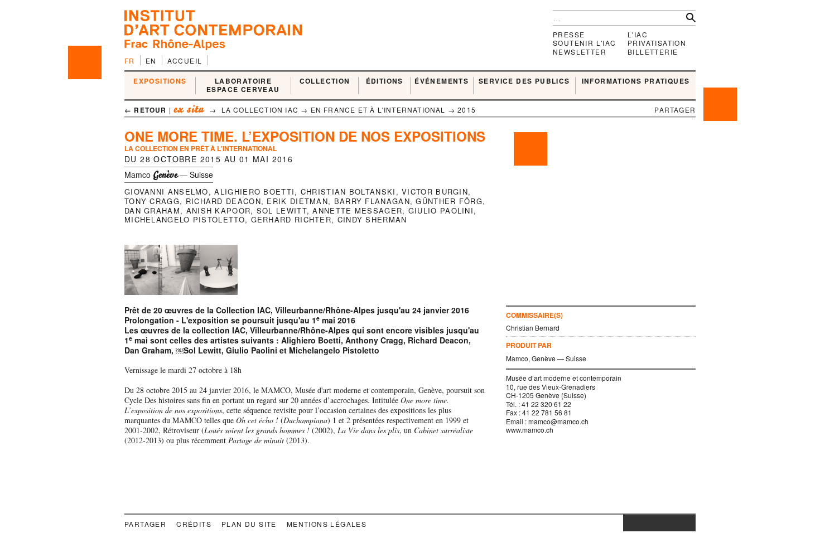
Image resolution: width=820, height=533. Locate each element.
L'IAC (638, 34)
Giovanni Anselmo (166, 191)
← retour (145, 110)
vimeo (670, 523)
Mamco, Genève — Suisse (546, 358)
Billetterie (653, 51)
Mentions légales (326, 524)
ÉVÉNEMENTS (441, 81)
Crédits (193, 524)
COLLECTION (325, 81)
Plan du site (249, 524)
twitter (653, 523)
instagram (628, 523)
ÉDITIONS (384, 81)
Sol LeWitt (282, 210)
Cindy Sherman (372, 219)
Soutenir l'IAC (584, 42)
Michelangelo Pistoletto (184, 219)
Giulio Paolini (441, 210)
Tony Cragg (152, 201)
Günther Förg (449, 201)
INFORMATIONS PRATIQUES (636, 81)
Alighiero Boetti (254, 191)
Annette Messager (357, 210)
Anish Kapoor (218, 210)
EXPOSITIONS (159, 81)
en (151, 60)
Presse (569, 34)
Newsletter (579, 51)
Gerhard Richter (291, 219)
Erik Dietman (297, 201)
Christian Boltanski (348, 191)
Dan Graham (152, 210)
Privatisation (657, 42)
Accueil (184, 60)
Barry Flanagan (372, 201)
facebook (639, 523)
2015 (466, 109)
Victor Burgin (435, 191)
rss (687, 523)
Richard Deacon (223, 201)
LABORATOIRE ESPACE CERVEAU (243, 85)
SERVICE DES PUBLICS (524, 81)
